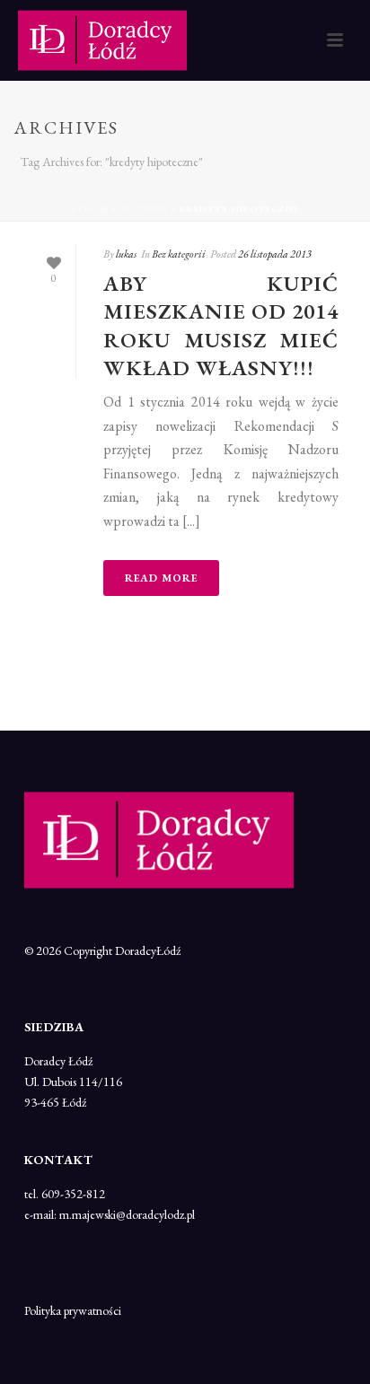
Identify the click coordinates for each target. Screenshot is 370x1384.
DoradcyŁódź (148, 950)
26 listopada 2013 (275, 254)
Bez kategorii (179, 254)
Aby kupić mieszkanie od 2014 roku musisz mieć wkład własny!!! (221, 325)
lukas (126, 254)
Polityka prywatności (72, 1310)
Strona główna (119, 209)
